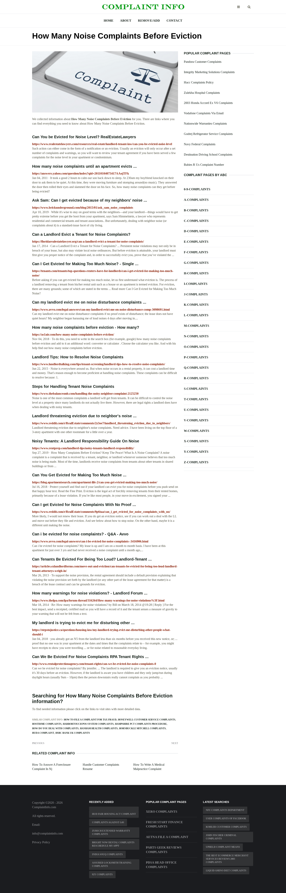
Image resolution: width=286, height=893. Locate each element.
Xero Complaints (161, 811)
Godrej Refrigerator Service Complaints (208, 134)
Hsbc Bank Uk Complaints (72, 733)
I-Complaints (195, 283)
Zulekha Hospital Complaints (202, 92)
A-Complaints (196, 199)
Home (108, 20)
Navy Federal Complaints (199, 144)
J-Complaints (196, 294)
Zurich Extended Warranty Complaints (111, 832)
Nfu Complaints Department (225, 810)
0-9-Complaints (197, 189)
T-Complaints (196, 399)
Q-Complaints (196, 367)
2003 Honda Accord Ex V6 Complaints (208, 103)
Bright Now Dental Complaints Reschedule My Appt (113, 844)
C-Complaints (196, 220)
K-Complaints (196, 304)
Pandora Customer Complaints (202, 61)
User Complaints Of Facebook (226, 818)
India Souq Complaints (107, 854)
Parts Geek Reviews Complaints (164, 850)
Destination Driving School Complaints (208, 154)
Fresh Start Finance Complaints (164, 824)
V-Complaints (196, 420)
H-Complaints (196, 273)
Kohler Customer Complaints (226, 827)
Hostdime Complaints (46, 724)
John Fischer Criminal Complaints (221, 837)
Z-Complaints (196, 462)
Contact (174, 20)
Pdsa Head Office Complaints (161, 865)
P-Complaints (196, 357)
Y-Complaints (196, 451)
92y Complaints (102, 874)
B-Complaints (196, 210)
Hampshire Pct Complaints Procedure (141, 724)
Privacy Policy (41, 842)
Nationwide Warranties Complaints (205, 123)
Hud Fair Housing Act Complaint (114, 814)
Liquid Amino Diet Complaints (226, 870)
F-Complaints (196, 252)
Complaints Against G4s (108, 822)
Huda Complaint (43, 733)
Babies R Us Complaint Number (204, 164)
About (125, 20)
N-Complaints (196, 336)
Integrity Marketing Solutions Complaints (209, 72)
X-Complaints (196, 441)
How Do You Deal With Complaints (55, 728)
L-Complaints (196, 315)
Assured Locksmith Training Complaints (111, 864)
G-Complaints (196, 262)
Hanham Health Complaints (99, 728)
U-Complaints (196, 409)
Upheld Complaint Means (223, 847)
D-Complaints (196, 231)
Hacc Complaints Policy (199, 82)
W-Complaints (196, 430)
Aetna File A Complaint (167, 837)
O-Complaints (196, 346)
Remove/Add (149, 20)
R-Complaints (196, 378)
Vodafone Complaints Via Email (204, 113)
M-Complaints (196, 325)
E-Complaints (196, 241)
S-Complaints (196, 388)
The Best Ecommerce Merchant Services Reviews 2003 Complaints (227, 859)
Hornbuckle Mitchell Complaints (142, 728)
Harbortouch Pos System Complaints (88, 724)
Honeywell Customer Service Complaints (146, 719)
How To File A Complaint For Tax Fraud (90, 719)
